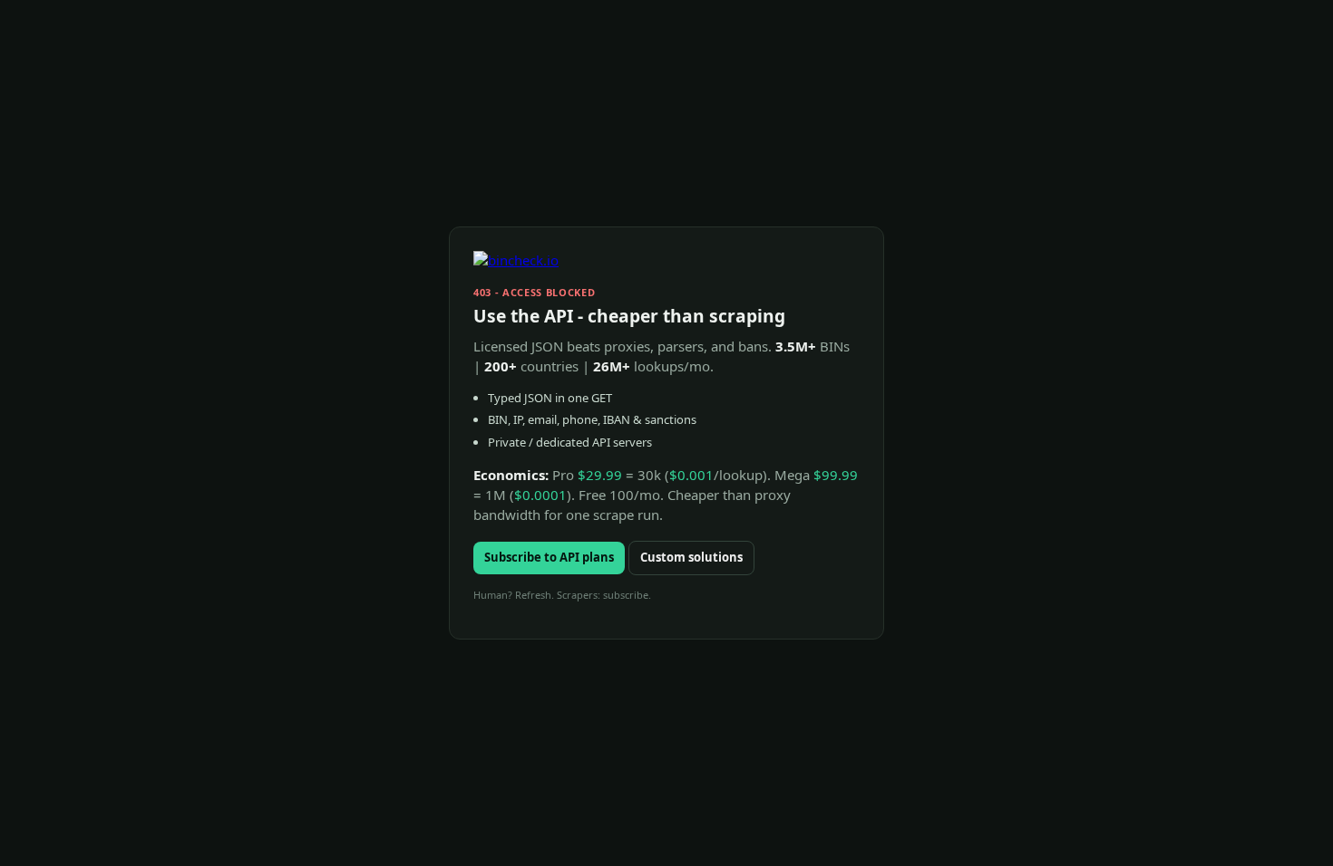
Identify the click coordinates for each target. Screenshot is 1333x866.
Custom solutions (691, 557)
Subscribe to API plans (549, 557)
